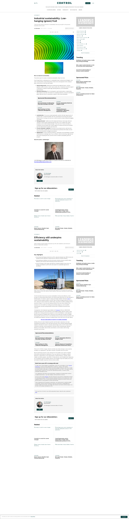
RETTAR (78, 42)
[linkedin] (52, 32)
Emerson (58, 310)
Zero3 (68, 298)
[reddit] (55, 32)
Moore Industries (80, 39)
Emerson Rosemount (81, 31)
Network (59, 9)
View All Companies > (85, 52)
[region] (64, 517)
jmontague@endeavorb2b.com (42, 162)
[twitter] (53, 32)
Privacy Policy (33, 516)
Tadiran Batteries (80, 45)
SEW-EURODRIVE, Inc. (81, 43)
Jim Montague (37, 28)
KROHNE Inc (79, 35)
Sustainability (37, 15)
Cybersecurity (66, 9)
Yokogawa (79, 50)
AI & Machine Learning (51, 9)
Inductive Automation (81, 34)
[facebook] (50, 32)
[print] (73, 32)
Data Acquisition (73, 9)
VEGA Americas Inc (80, 47)
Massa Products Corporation (82, 37)
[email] (57, 32)
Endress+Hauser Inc (80, 32)
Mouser (78, 40)
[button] (35, 3)
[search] (37, 3)
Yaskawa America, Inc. (81, 48)
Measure (80, 9)
